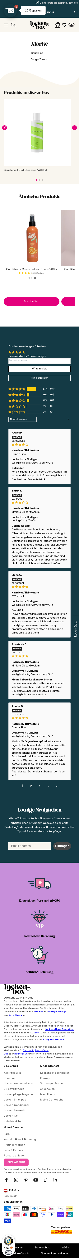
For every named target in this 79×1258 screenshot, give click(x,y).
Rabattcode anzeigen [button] (40, 125)
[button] (74, 21)
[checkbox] (40, 92)
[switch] (8, 1252)
